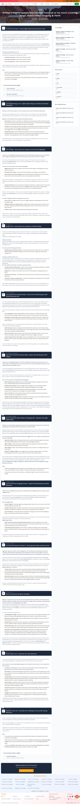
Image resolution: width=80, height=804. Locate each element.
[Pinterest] (79, 796)
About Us (3, 796)
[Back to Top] (78, 803)
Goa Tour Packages (73, 779)
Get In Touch (69, 4)
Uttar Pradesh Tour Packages (31, 785)
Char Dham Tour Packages (33, 788)
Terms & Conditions (28, 798)
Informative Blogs (40, 796)
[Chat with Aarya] (77, 796)
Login (76, 4)
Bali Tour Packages (20, 784)
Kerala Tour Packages (59, 779)
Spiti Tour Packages (59, 781)
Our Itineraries (55, 4)
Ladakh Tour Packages (46, 779)
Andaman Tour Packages (7, 779)
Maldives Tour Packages (7, 788)
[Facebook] (68, 796)
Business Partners (17, 798)
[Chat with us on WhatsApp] (74, 796)
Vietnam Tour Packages (60, 784)
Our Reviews (27, 796)
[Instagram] (70, 796)
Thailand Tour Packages (73, 784)
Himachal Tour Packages (46, 781)
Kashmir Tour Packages (33, 779)
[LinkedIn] (72, 796)
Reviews (47, 4)
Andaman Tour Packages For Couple (40, 791)
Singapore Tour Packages (20, 788)
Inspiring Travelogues (6, 798)
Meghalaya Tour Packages (33, 781)
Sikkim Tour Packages (20, 781)
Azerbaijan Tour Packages (7, 784)
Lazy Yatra (8, 4)
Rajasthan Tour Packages (20, 779)
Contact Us (15, 796)
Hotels (41, 4)
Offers (37, 798)
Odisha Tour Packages (73, 781)
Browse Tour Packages (26, 770)
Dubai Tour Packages (46, 784)
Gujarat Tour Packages (7, 781)
